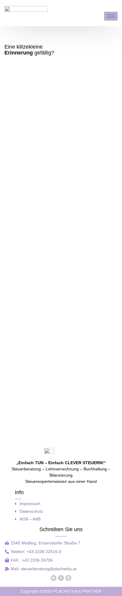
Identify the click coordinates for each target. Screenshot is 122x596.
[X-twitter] (61, 578)
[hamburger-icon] (111, 16)
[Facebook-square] (54, 578)
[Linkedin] (68, 578)
